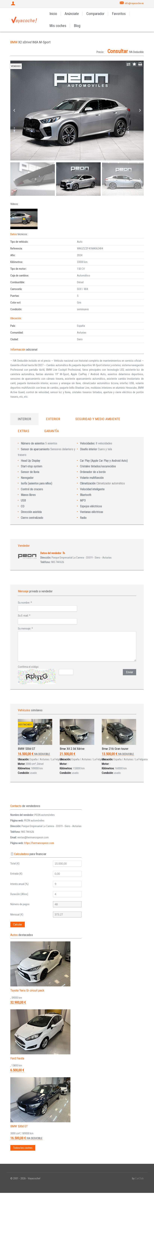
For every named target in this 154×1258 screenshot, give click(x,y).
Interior (24, 419)
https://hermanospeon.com (39, 843)
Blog (77, 25)
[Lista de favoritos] (134, 64)
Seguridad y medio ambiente (97, 419)
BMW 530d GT (26, 749)
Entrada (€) (16, 873)
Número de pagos (19, 904)
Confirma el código (28, 667)
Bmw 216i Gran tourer (115, 749)
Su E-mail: (24, 615)
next (140, 110)
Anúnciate (72, 13)
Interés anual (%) (19, 884)
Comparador (95, 13)
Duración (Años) (19, 894)
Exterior (53, 419)
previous (14, 110)
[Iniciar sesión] (13, 4)
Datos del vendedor (50, 553)
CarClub (139, 1178)
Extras (23, 431)
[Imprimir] (140, 64)
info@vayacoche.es (134, 3)
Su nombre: (25, 602)
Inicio (53, 13)
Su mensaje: (25, 628)
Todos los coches (22, 1148)
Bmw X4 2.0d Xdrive (72, 749)
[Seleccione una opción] (128, 64)
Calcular (17, 924)
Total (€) (15, 863)
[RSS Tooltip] (64, 553)
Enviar (129, 672)
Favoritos (119, 13)
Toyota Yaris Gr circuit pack (27, 990)
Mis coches (57, 25)
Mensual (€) (16, 914)
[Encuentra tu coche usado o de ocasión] (24, 19)
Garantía (51, 431)
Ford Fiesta (17, 1058)
